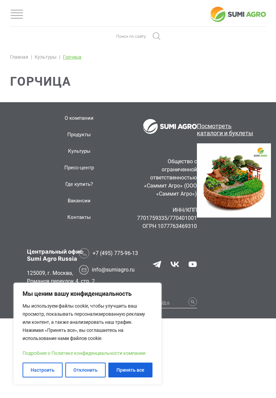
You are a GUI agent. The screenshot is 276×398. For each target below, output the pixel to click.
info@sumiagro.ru (113, 269)
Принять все (130, 370)
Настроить (43, 370)
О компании (79, 118)
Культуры (46, 57)
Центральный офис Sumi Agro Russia (55, 255)
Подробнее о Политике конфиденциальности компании (84, 353)
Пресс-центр (79, 168)
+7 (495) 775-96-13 (115, 253)
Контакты (79, 217)
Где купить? (79, 184)
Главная (19, 57)
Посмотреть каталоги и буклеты (225, 129)
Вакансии (79, 201)
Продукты (79, 135)
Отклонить (85, 370)
